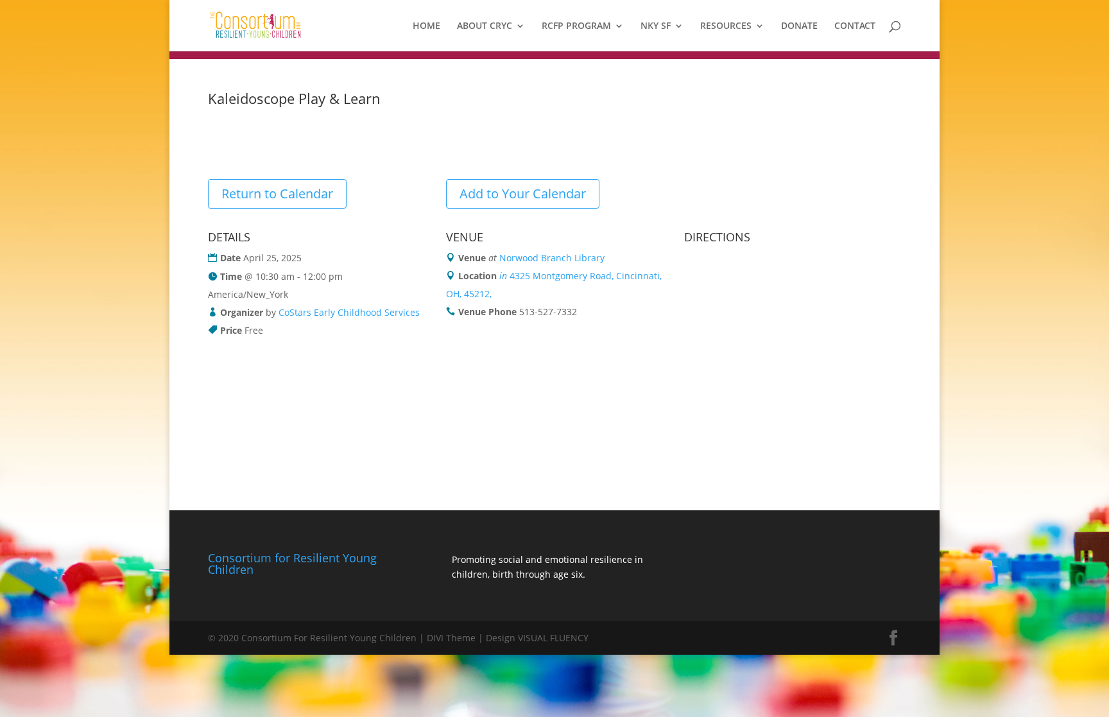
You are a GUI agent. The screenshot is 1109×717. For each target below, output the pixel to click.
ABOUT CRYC (484, 26)
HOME (426, 26)
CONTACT (854, 26)
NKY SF (655, 26)
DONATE (799, 26)
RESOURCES (726, 26)
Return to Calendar (277, 193)
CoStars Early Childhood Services (349, 312)
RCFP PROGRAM (576, 26)
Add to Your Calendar (523, 193)
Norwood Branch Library (552, 258)
